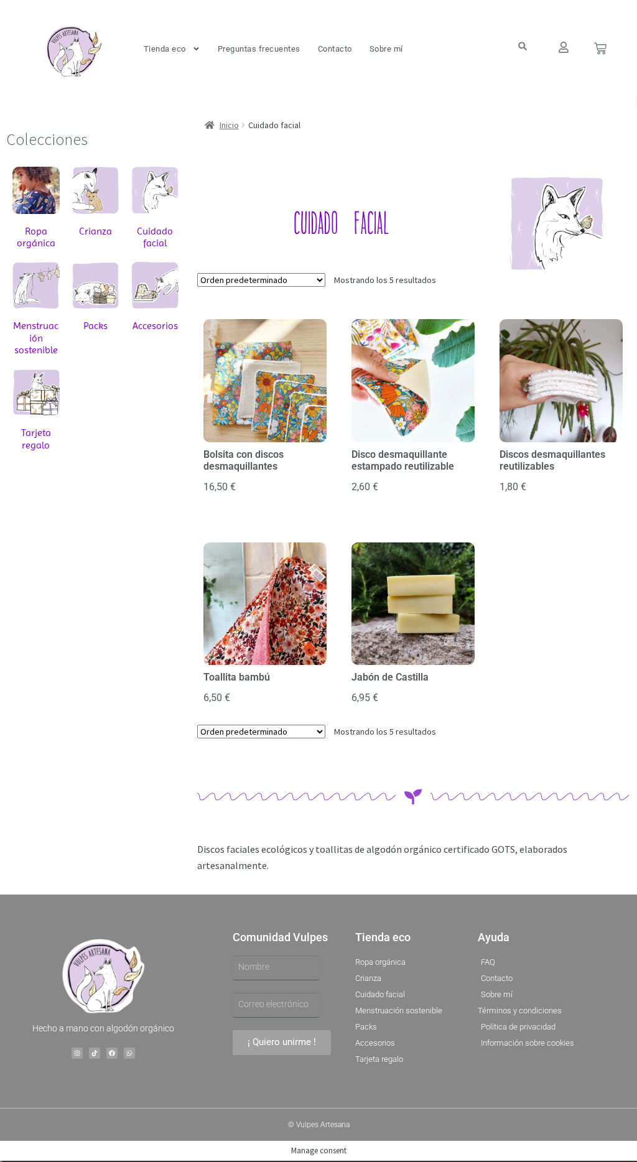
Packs (95, 326)
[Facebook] (112, 1053)
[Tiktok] (94, 1053)
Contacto (335, 48)
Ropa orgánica (36, 237)
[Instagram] (77, 1053)
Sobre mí (386, 48)
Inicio (229, 125)
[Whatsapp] (129, 1053)
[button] (522, 46)
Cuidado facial (155, 237)
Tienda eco (165, 48)
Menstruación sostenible (35, 338)
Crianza (95, 231)
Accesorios (155, 326)
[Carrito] (600, 48)
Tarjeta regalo (36, 438)
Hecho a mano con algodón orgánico (103, 1028)
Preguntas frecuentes (259, 48)
